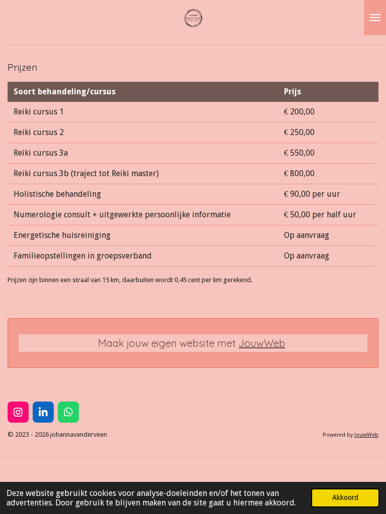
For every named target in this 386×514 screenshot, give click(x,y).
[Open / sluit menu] (375, 17)
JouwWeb (262, 343)
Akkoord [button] (345, 497)
